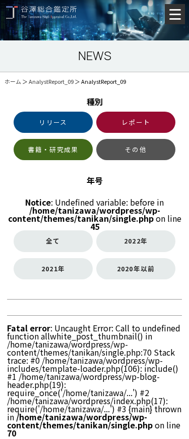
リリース (53, 122)
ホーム (13, 81)
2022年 (136, 241)
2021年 (53, 268)
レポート (135, 122)
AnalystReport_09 (51, 81)
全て (53, 241)
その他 (136, 149)
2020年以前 (136, 268)
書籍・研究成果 (53, 149)
